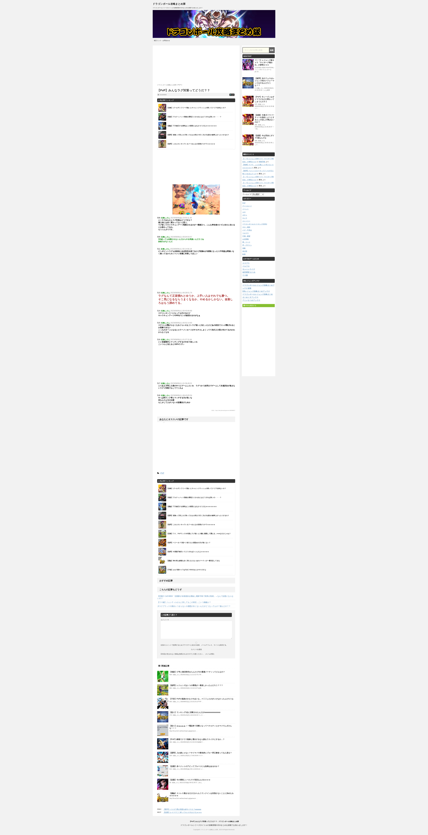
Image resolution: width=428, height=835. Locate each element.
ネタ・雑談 (246, 227)
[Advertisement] (196, 63)
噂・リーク (246, 242)
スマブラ (246, 263)
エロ (244, 212)
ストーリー (246, 221)
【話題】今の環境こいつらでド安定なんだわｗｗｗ (189, 780)
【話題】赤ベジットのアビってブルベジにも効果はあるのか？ (194, 766)
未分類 (244, 251)
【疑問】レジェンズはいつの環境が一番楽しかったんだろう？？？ (196, 685)
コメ (232, 95)
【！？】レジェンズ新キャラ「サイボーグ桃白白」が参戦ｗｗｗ (264, 62)
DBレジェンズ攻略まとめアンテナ (256, 291)
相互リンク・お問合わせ (162, 40)
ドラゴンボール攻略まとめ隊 (169, 3)
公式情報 (245, 239)
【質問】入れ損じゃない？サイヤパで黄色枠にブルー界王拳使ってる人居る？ (200, 753)
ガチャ (244, 215)
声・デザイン (247, 245)
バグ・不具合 (247, 230)
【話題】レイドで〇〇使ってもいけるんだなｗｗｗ (182, 812)
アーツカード (247, 206)
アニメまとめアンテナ (251, 300)
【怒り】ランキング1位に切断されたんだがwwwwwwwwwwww (194, 712)
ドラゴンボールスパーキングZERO (254, 224)
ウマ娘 (245, 275)
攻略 (244, 248)
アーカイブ (246, 194)
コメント (165, 620)
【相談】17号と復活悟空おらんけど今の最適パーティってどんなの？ (197, 672)
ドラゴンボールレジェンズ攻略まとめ (257, 294)
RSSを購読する (250, 305)
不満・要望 (246, 236)
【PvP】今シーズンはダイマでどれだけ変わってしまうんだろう (264, 99)
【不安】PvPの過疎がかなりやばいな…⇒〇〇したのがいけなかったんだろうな (201, 699)
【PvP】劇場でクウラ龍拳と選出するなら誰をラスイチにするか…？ (197, 739)
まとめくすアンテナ (250, 297)
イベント (245, 209)
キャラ (244, 218)
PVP (162, 473)
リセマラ (245, 233)
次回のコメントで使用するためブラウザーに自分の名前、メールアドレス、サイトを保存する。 (194, 645)
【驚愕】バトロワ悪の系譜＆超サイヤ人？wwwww (182, 809)
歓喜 (244, 254)
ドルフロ (246, 266)
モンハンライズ (248, 269)
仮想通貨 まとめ (248, 272)
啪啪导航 (262, 162)
